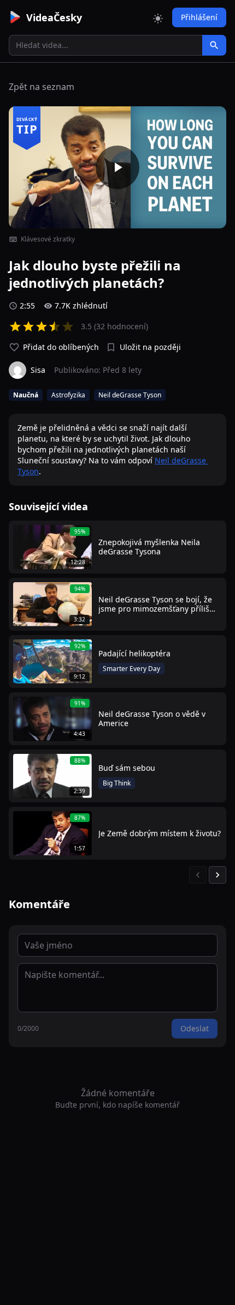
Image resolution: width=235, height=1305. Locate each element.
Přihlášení (199, 17)
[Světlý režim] (158, 17)
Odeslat (194, 1028)
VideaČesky (54, 17)
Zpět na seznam (41, 87)
